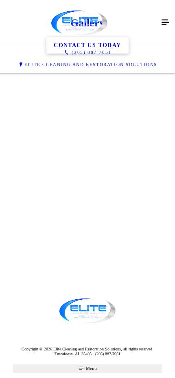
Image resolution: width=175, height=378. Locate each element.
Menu (91, 368)
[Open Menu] (165, 22)
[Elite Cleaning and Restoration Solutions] (79, 22)
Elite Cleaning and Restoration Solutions (90, 64)
